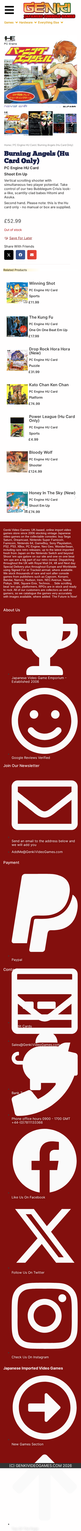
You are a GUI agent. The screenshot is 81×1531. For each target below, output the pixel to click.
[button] (8, 124)
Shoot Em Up (15, 174)
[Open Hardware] (35, 22)
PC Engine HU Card (24, 145)
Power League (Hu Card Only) (52, 418)
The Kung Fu (41, 317)
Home (7, 145)
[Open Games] (16, 22)
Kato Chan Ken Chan (49, 384)
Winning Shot (42, 283)
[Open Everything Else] (62, 22)
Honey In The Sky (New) (52, 492)
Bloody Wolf (40, 452)
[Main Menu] (9, 10)
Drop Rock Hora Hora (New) (49, 350)
